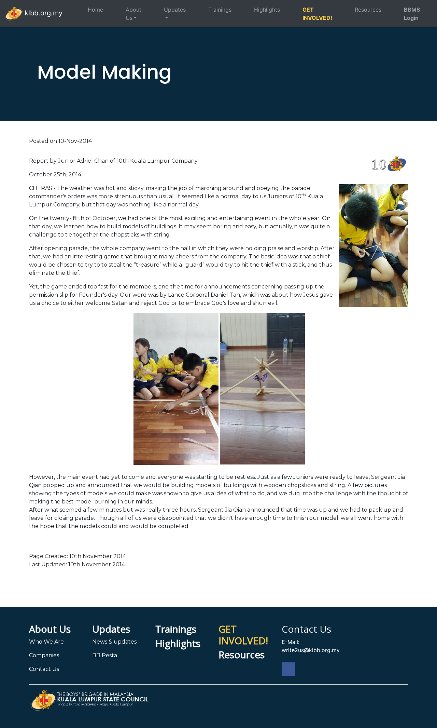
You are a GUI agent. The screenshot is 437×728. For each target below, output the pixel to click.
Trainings (219, 9)
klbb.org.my (42, 13)
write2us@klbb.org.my (311, 650)
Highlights (267, 9)
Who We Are (46, 641)
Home (95, 9)
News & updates (114, 641)
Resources (368, 9)
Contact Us (44, 669)
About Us (133, 13)
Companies (44, 655)
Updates (175, 9)
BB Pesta (104, 655)
